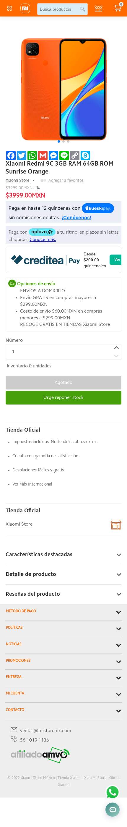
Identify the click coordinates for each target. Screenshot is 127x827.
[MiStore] (40, 762)
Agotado (63, 382)
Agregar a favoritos (66, 181)
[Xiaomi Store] (25, 12)
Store (24, 181)
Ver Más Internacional (32, 484)
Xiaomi (12, 181)
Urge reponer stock (63, 397)
